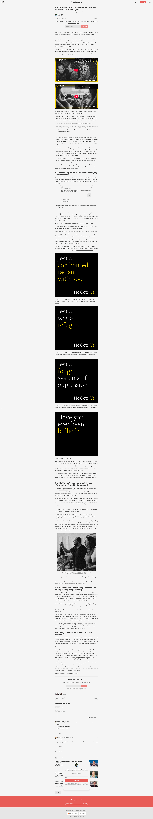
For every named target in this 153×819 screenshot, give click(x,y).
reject (77, 250)
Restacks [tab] (62, 707)
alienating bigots (63, 526)
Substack (70, 816)
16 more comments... (59, 751)
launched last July (63, 490)
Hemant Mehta (60, 14)
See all (57, 792)
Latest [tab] (59, 757)
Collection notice (84, 810)
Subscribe (143, 2)
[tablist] (60, 707)
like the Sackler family (83, 475)
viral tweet (68, 179)
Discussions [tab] (64, 757)
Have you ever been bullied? (73, 405)
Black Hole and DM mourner (63, 737)
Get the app (82, 813)
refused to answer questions (62, 641)
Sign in (149, 2)
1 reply (60, 733)
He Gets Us (69, 55)
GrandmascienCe (60, 721)
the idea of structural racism (85, 250)
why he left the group (73, 511)
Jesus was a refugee (70, 299)
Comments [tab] (57, 707)
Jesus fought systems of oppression (74, 352)
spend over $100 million (76, 51)
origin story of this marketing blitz (79, 123)
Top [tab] (56, 757)
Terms (79, 810)
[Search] (135, 2)
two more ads (79, 43)
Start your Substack (73, 813)
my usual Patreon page (73, 23)
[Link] (53, 174)
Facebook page (78, 231)
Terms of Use (82, 783)
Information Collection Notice (76, 784)
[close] (88, 764)
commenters (90, 41)
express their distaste (64, 43)
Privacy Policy (85, 784)
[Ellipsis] (98, 721)
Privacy (76, 810)
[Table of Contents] (1, 409)
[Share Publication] (138, 2)
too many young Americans (89, 139)
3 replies (60, 746)
